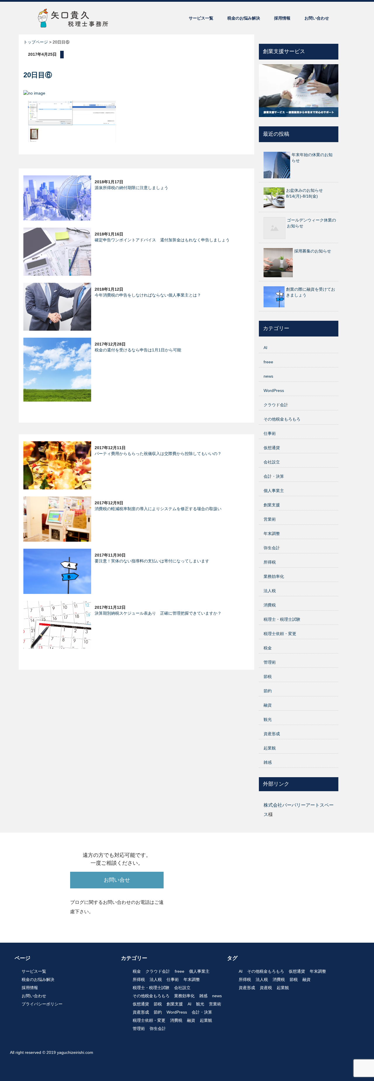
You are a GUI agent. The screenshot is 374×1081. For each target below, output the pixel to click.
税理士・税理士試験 (282, 619)
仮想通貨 (272, 447)
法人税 (270, 590)
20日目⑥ (37, 75)
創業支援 (272, 505)
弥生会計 (272, 547)
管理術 (270, 662)
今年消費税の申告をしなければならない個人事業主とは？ (148, 295)
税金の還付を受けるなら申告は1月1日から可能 (138, 350)
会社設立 (272, 462)
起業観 (270, 748)
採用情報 (282, 18)
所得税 (270, 562)
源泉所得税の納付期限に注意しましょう (131, 187)
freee (268, 362)
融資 (268, 705)
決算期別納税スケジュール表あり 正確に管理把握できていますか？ (158, 613)
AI (265, 347)
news (268, 376)
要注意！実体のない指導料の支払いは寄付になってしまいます (152, 561)
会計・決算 (274, 476)
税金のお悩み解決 (243, 18)
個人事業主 (274, 490)
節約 (268, 690)
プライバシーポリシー (42, 1004)
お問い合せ (117, 880)
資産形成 (272, 733)
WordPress (274, 390)
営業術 (270, 519)
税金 (268, 648)
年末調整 (272, 533)
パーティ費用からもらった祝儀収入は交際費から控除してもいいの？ (158, 453)
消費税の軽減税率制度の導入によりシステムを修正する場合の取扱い (158, 508)
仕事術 (270, 433)
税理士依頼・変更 (280, 633)
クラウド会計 (276, 404)
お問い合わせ (316, 18)
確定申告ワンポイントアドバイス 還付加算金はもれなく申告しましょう (162, 240)
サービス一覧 (201, 18)
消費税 (270, 605)
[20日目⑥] (72, 120)
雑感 (268, 762)
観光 (268, 719)
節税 (268, 676)
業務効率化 (274, 576)
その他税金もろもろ (282, 419)
